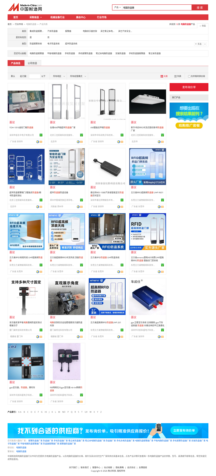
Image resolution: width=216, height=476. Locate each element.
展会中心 (81, 17)
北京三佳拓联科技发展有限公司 (62, 135)
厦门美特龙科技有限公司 (20, 330)
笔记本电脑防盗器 (104, 53)
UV (86, 412)
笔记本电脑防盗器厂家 (95, 440)
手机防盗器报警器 (137, 53)
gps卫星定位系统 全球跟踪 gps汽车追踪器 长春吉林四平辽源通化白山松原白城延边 (147, 325)
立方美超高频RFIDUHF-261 (105, 322)
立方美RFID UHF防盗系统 (104, 257)
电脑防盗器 (21, 447)
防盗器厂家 (48, 440)
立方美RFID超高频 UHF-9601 (147, 192)
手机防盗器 (70, 53)
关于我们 (73, 467)
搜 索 (200, 7)
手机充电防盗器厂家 (125, 440)
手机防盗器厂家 (61, 440)
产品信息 (15, 63)
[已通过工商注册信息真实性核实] (41, 135)
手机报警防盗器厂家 (182, 440)
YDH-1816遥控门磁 (21, 127)
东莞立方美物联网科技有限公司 (143, 200)
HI (46, 412)
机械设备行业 (57, 17)
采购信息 (34, 17)
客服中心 (96, 467)
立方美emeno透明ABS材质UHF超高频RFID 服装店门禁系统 (147, 259)
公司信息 (32, 63)
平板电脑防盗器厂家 (163, 440)
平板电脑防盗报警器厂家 (31, 443)
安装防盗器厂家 (198, 440)
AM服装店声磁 (100, 127)
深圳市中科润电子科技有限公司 (103, 135)
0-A (19, 412)
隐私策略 (120, 467)
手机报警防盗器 (85, 53)
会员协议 (131, 467)
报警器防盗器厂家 (68, 443)
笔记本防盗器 (154, 53)
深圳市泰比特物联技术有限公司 (103, 200)
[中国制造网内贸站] (25, 7)
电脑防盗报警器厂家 (144, 440)
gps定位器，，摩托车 (22, 387)
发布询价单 (189, 87)
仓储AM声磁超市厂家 (62, 127)
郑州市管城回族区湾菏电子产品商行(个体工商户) (62, 200)
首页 (15, 17)
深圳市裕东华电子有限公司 (21, 135)
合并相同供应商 (198, 76)
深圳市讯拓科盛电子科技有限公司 (143, 330)
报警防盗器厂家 (35, 440)
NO (63, 412)
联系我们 (85, 467)
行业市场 (101, 17)
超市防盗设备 (59, 192)
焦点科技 (112, 470)
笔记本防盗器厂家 (76, 440)
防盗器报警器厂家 (51, 443)
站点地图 (108, 467)
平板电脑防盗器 (54, 53)
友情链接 (143, 467)
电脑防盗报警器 (37, 53)
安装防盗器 (120, 53)
